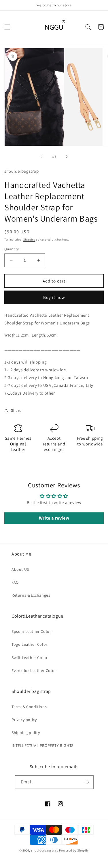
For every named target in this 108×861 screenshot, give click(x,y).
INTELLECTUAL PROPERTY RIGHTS (42, 745)
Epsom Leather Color (31, 631)
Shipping (29, 239)
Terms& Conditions (29, 706)
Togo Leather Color (30, 644)
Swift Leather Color (30, 657)
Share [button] (16, 410)
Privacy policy (24, 719)
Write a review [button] (54, 518)
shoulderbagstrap (44, 850)
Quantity (11, 249)
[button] (7, 27)
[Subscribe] (87, 782)
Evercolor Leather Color (34, 670)
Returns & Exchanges (31, 595)
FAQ (15, 582)
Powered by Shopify (74, 850)
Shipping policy (26, 732)
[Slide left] (41, 156)
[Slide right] (66, 156)
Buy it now (54, 297)
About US (20, 569)
